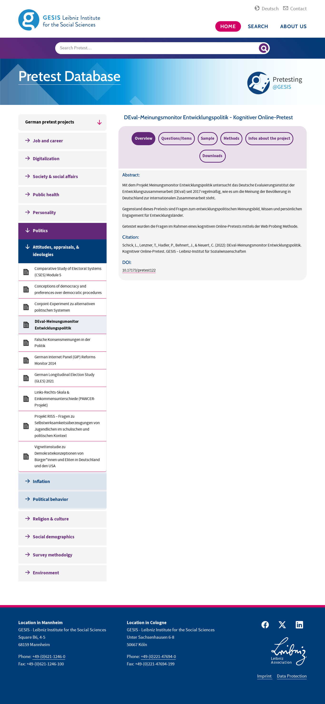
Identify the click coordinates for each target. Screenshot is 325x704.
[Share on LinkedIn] (299, 625)
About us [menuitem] (293, 26)
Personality (44, 213)
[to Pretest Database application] (276, 83)
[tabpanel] (212, 225)
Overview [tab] (143, 138)
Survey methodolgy (52, 555)
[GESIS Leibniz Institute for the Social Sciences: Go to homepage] (60, 20)
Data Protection (292, 676)
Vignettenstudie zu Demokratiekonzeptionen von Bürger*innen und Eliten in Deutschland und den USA (67, 456)
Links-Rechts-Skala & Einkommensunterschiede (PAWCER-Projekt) (64, 399)
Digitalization (46, 159)
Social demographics (53, 537)
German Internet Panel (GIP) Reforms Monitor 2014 (64, 360)
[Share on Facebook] (264, 625)
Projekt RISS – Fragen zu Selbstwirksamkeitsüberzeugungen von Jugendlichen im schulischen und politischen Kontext (67, 426)
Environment (46, 573)
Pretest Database (69, 76)
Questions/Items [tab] (176, 138)
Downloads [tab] (212, 156)
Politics (40, 231)
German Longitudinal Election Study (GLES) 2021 (64, 378)
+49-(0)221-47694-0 (158, 657)
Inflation (41, 481)
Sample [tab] (207, 138)
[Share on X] (281, 625)
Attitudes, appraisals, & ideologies (56, 251)
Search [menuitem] (258, 26)
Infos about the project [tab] (269, 138)
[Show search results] (263, 48)
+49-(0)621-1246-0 (48, 657)
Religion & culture (51, 519)
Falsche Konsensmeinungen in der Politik (62, 343)
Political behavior (50, 499)
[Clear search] (253, 48)
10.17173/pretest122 (139, 270)
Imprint (264, 676)
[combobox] (162, 48)
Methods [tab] (231, 138)
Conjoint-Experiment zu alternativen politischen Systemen (64, 307)
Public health (46, 195)
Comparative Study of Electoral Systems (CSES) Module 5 (67, 272)
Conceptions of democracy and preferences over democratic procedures (68, 289)
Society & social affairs (55, 177)
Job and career (48, 141)
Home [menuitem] (228, 26)
